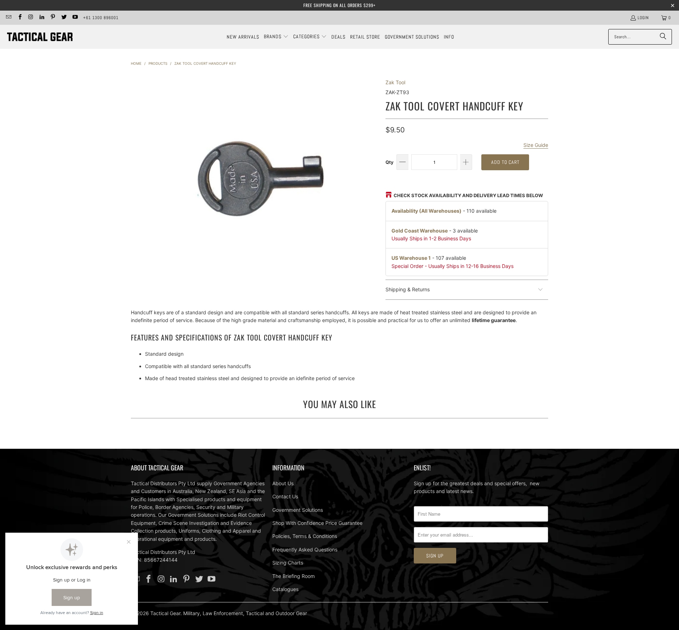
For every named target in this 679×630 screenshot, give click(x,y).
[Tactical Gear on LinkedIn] (42, 18)
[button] (276, 36)
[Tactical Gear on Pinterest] (53, 18)
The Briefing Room (293, 576)
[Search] (663, 37)
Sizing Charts (287, 563)
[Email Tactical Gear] (8, 18)
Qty (389, 162)
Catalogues (285, 589)
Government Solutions (297, 510)
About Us (283, 483)
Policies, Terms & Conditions (304, 536)
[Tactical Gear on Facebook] (19, 18)
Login (643, 18)
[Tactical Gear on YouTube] (75, 18)
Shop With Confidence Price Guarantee (317, 523)
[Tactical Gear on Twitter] (63, 18)
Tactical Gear (165, 613)
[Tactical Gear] (39, 37)
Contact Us (285, 496)
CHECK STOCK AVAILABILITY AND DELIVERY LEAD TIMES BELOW (468, 195)
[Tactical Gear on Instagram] (31, 18)
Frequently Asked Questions (304, 549)
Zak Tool (395, 82)
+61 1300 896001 (100, 18)
